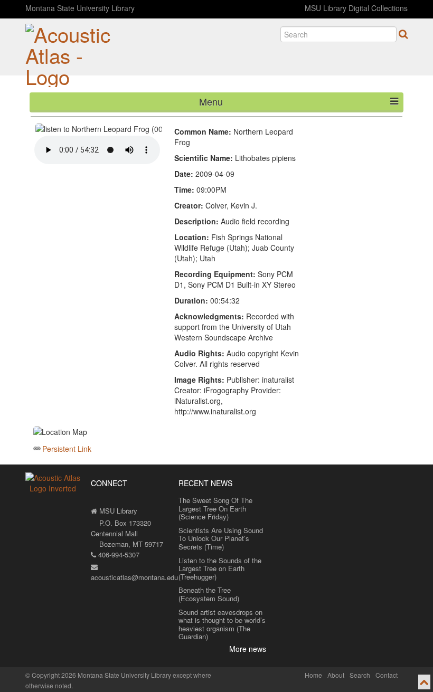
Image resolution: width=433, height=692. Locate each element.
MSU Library (117, 511)
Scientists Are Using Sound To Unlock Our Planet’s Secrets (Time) (220, 538)
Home (313, 674)
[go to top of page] (424, 682)
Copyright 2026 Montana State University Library (101, 674)
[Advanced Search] (403, 34)
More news (247, 648)
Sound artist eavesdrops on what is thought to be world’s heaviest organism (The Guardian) (222, 624)
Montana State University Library (80, 8)
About (335, 674)
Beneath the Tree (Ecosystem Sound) (208, 594)
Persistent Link (66, 448)
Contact (386, 674)
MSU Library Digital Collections (356, 8)
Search (360, 674)
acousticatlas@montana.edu (134, 577)
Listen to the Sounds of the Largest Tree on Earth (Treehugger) (219, 568)
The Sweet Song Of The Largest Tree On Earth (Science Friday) (215, 508)
